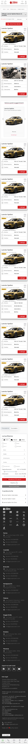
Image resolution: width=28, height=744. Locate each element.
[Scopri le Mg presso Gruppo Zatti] (4, 518)
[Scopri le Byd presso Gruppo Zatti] (10, 525)
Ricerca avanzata (14, 486)
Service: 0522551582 (11, 542)
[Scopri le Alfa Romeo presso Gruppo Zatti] (17, 512)
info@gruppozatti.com (13, 544)
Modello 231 (5, 686)
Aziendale (19, 446)
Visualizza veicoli (14, 479)
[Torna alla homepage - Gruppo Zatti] (13, 2)
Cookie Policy (6, 683)
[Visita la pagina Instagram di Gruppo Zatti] (9, 669)
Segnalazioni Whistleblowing (10, 685)
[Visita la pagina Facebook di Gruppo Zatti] (4, 669)
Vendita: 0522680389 (12, 539)
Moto (23, 439)
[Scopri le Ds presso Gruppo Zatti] (17, 518)
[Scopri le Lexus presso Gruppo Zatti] (24, 518)
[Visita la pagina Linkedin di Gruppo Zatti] (14, 669)
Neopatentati (7, 466)
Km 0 (5, 446)
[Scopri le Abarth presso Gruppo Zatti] (4, 515)
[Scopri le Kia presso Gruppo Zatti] (10, 518)
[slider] (4, 471)
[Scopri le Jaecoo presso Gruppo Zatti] (17, 521)
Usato (18, 443)
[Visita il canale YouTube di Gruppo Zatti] (19, 669)
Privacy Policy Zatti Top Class (10, 681)
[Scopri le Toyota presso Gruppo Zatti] (17, 515)
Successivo (14, 428)
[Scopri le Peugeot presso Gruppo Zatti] (10, 521)
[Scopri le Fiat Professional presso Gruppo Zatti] (10, 512)
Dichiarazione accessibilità (9, 688)
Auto (7, 439)
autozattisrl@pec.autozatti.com (12, 703)
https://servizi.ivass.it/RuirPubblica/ (9, 719)
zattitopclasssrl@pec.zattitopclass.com (14, 715)
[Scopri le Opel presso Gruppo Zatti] (4, 521)
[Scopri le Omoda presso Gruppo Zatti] (4, 525)
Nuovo (5, 443)
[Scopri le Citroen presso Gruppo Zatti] (24, 515)
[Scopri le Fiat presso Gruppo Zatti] (4, 512)
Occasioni (18, 466)
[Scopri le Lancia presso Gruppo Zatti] (10, 515)
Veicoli (15, 439)
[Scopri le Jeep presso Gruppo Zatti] (24, 512)
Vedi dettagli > (14, 134)
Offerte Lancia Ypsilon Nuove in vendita (12, 14)
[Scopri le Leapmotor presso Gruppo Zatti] (24, 521)
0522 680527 (8, 722)
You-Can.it (15, 728)
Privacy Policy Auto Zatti (9, 679)
